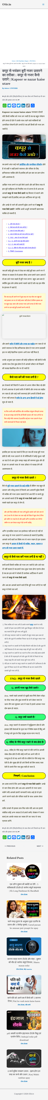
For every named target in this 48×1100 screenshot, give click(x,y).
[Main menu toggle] (43, 4)
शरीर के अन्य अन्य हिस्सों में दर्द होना (29, 398)
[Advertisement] (24, 35)
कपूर (31, 625)
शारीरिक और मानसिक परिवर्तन (30, 164)
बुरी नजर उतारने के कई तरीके (18, 486)
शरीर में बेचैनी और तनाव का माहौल (22, 344)
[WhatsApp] (4, 105)
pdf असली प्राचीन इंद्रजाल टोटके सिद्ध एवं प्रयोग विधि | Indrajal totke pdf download (24, 1036)
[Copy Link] (28, 105)
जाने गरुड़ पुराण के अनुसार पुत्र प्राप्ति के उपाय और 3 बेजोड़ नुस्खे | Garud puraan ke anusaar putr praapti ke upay (24, 924)
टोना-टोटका (24, 894)
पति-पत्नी (27, 1005)
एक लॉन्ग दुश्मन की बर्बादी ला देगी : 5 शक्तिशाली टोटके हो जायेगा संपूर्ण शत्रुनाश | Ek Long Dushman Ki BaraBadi (24, 887)
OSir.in (6, 4)
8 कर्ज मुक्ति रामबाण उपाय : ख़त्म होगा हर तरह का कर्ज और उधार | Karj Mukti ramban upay (24, 1074)
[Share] (32, 105)
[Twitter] (18, 105)
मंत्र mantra (28, 969)
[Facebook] (14, 105)
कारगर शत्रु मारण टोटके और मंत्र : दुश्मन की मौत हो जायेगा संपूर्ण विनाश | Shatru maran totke (24, 962)
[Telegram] (9, 105)
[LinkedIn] (23, 105)
